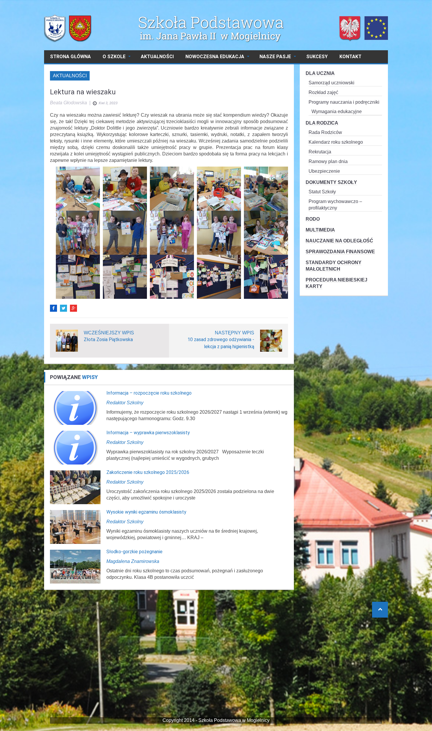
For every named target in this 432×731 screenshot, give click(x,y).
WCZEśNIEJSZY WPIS (109, 332)
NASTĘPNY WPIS (234, 332)
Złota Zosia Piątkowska (108, 339)
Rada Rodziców (325, 132)
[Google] (73, 308)
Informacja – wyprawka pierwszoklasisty (148, 432)
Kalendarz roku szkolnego (336, 142)
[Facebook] (53, 308)
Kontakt (350, 56)
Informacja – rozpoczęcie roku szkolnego (149, 393)
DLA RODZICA (322, 122)
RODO (313, 219)
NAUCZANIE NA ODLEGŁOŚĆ (339, 240)
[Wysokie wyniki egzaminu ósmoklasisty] (75, 526)
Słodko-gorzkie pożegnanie (134, 551)
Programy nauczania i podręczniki (344, 102)
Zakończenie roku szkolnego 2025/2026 (147, 472)
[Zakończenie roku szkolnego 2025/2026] (75, 486)
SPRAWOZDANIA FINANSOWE (340, 251)
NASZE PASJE (275, 56)
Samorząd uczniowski (331, 82)
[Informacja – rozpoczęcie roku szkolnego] (75, 407)
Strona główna (70, 56)
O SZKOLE (114, 56)
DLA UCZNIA (320, 73)
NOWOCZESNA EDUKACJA (214, 56)
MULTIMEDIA (320, 229)
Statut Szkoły (322, 191)
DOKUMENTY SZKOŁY (331, 182)
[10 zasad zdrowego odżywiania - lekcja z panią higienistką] (271, 340)
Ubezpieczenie (324, 171)
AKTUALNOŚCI (157, 56)
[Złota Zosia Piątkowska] (67, 340)
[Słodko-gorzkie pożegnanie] (75, 566)
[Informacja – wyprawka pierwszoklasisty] (75, 447)
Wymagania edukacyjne (337, 111)
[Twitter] (63, 308)
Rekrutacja (320, 151)
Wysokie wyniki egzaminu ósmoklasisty (146, 512)
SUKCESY (317, 56)
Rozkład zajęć (323, 92)
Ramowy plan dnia (328, 161)
